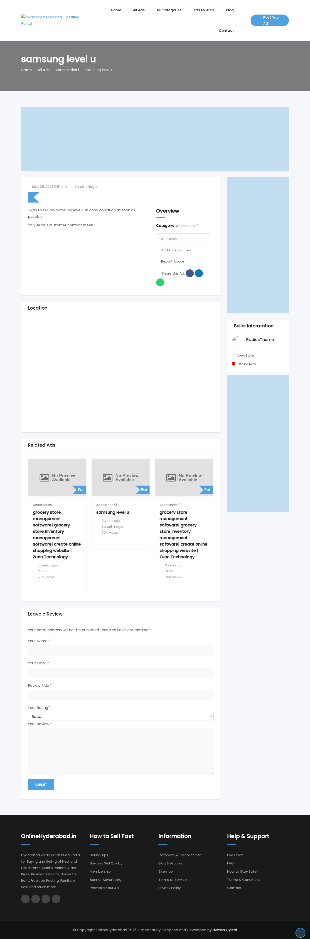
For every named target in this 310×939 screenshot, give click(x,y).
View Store (245, 355)
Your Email (38, 663)
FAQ (230, 863)
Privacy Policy (169, 887)
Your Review (40, 723)
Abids (43, 571)
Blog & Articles (170, 863)
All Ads (139, 10)
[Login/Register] (245, 20)
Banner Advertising (105, 879)
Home (116, 10)
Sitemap (165, 871)
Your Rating (39, 707)
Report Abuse (172, 261)
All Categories (169, 10)
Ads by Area (203, 10)
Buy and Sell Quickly (106, 863)
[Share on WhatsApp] (160, 282)
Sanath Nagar (86, 186)
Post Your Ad (271, 20)
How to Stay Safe (242, 871)
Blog (230, 10)
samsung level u (112, 512)
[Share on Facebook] (190, 273)
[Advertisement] (155, 139)
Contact (226, 30)
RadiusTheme (260, 339)
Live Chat (235, 855)
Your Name (39, 641)
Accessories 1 (187, 225)
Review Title (40, 685)
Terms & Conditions (244, 879)
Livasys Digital (225, 930)
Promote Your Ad (104, 887)
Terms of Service (172, 879)
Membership (100, 871)
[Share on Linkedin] (199, 273)
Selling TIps (99, 855)
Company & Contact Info (179, 855)
